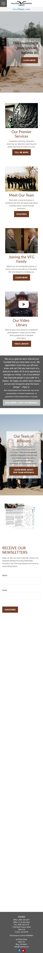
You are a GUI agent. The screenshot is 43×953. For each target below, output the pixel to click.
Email (4, 590)
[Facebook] (19, 950)
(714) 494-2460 (24, 922)
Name (4, 575)
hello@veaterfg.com (21, 946)
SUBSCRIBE (10, 609)
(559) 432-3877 (24, 919)
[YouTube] (23, 950)
